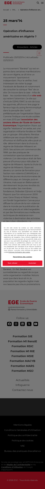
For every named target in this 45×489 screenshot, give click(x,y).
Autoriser (32, 263)
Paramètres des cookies (22, 257)
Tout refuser (13, 263)
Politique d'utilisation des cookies (19, 252)
